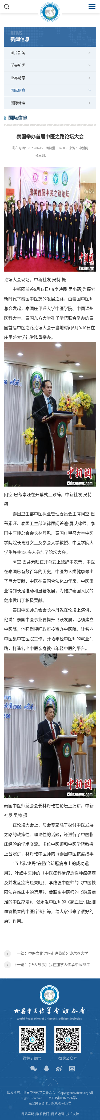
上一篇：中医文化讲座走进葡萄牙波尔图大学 (50, 953)
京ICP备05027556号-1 (64, 1098)
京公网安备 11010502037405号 (50, 1103)
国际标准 (17, 103)
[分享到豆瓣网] (72, 1068)
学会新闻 (17, 65)
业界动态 (17, 78)
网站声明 (27, 1114)
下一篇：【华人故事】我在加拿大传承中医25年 (51, 965)
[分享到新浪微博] (59, 1068)
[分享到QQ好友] (46, 1068)
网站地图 (57, 1114)
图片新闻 (17, 53)
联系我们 (42, 1114)
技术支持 (72, 1114)
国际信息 (17, 90)
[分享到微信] (33, 1068)
